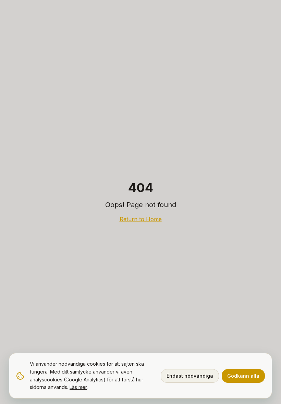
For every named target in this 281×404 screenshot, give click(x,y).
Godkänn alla (243, 376)
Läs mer (78, 387)
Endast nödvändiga (190, 376)
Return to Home (141, 219)
